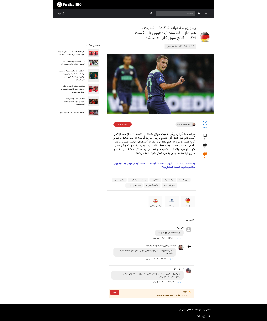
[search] (151, 13)
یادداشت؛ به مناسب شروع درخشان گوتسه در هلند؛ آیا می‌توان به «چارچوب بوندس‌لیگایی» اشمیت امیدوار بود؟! (154, 165)
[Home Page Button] (198, 13)
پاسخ (179, 238)
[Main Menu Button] (205, 13)
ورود (59, 13)
